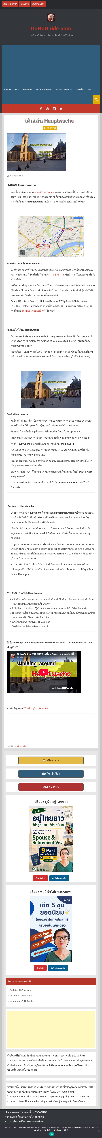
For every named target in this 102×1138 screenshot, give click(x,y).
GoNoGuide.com (51, 28)
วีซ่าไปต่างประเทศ (44, 90)
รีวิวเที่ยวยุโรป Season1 (35, 708)
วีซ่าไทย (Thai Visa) (64, 90)
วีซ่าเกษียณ (11, 1116)
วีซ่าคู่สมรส (41, 1112)
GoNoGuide (51, 128)
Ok (51, 1134)
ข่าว (89, 90)
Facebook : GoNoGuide (20, 995)
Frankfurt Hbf (58, 274)
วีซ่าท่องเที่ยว (27, 1112)
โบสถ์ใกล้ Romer (45, 192)
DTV (29, 1121)
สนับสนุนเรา (27, 90)
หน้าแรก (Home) (11, 90)
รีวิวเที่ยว (80, 90)
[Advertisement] (51, 64)
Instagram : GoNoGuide (21, 1001)
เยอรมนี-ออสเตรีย (20, 746)
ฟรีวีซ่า (22, 1121)
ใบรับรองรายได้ (26, 1116)
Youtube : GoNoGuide (20, 990)
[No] (98, 1131)
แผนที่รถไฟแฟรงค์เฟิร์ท (33, 310)
